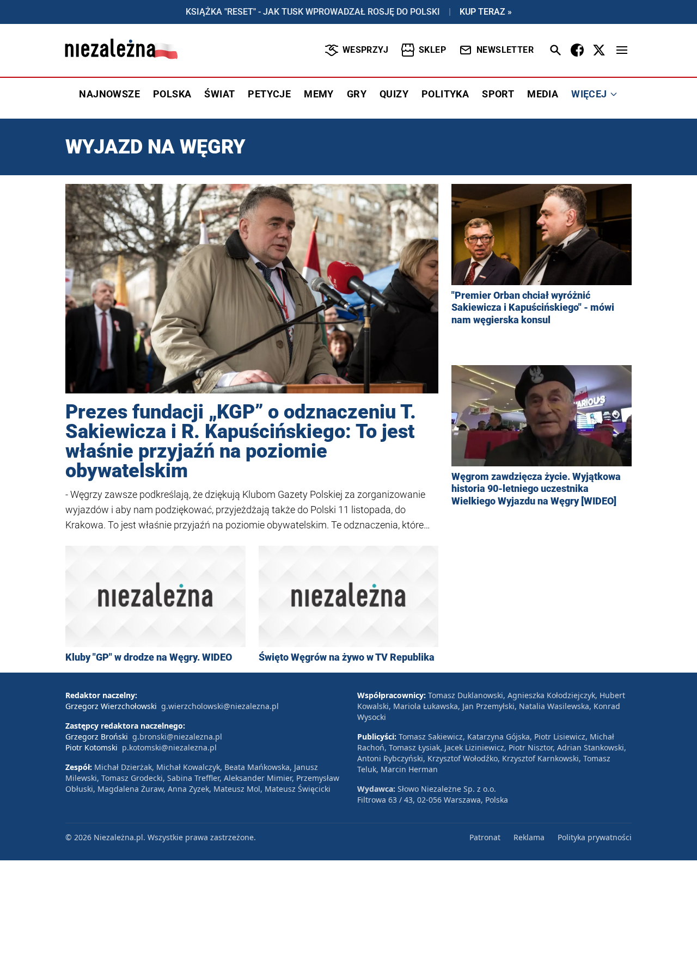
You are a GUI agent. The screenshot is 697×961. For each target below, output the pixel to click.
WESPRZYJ (365, 50)
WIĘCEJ (589, 94)
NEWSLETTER (505, 50)
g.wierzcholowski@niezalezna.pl (220, 706)
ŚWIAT (219, 94)
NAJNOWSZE (109, 94)
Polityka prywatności (595, 837)
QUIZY (394, 94)
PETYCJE (269, 94)
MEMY (319, 94)
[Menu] (622, 50)
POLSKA (172, 94)
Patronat (484, 837)
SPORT (498, 94)
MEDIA (542, 94)
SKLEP (432, 50)
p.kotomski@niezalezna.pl (169, 747)
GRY (356, 94)
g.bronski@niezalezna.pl (177, 736)
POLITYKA (445, 94)
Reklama (529, 837)
